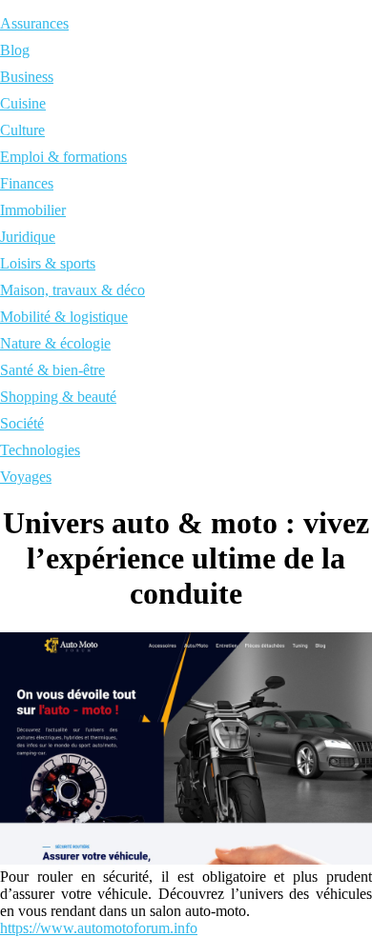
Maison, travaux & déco (72, 290)
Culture (22, 130)
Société (22, 423)
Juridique (27, 237)
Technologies (40, 450)
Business (26, 77)
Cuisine (23, 103)
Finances (26, 183)
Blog (15, 50)
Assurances (34, 23)
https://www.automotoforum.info (98, 928)
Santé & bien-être (52, 370)
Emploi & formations (63, 157)
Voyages (26, 476)
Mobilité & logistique (64, 317)
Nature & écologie (55, 343)
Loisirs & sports (47, 263)
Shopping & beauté (58, 397)
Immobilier (33, 210)
